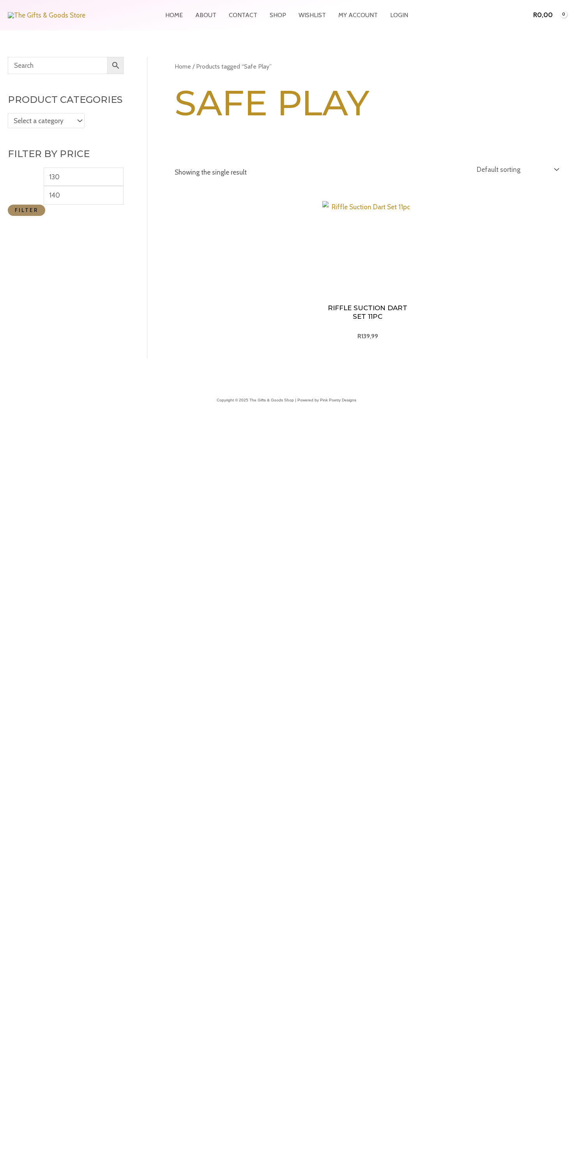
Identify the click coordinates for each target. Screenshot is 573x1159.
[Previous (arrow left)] (8, 1026)
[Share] (42, 1014)
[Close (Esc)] (59, 1014)
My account (358, 15)
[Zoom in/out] (8, 1014)
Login (399, 15)
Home (174, 15)
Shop (278, 15)
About (205, 15)
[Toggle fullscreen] (25, 1014)
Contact (243, 15)
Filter (26, 210)
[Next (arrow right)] (25, 1026)
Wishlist (312, 15)
